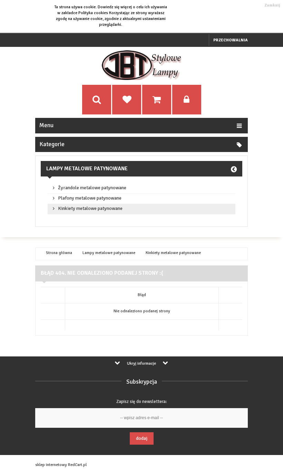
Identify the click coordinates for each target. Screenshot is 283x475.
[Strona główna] (141, 78)
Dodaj (141, 438)
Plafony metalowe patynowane (89, 198)
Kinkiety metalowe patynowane (90, 208)
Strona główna (59, 253)
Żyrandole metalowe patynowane (92, 188)
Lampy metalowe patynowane (87, 168)
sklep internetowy (51, 464)
